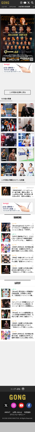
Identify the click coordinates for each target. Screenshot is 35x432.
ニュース (4, 6)
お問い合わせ (17, 412)
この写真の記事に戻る (17, 92)
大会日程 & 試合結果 (24, 6)
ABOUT (7, 412)
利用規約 (27, 412)
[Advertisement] (17, 363)
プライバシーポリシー (17, 415)
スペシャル (12, 6)
